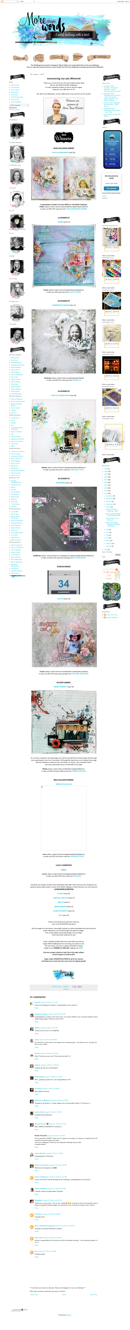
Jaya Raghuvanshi (17, 532)
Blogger (68, 1315)
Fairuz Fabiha (15, 408)
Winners (66, 989)
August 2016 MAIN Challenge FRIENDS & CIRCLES (113, 524)
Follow (104, 196)
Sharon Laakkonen (17, 547)
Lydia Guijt (14, 444)
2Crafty (13, 489)
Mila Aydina (14, 468)
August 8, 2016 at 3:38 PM (50, 1088)
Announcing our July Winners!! (112, 519)
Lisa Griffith (14, 511)
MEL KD (61, 902)
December (109, 496)
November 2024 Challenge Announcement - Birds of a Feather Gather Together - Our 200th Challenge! (112, 97)
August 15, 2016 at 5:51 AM (52, 1237)
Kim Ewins (38, 1214)
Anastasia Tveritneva (17, 451)
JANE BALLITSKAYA (60, 898)
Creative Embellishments (16, 481)
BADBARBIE (60, 483)
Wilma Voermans (16, 458)
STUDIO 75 (77, 380)
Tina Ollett (14, 535)
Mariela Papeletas (17, 399)
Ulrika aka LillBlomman (43, 1100)
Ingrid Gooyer (15, 537)
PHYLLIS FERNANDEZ (60, 152)
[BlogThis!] (75, 987)
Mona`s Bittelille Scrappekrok (45, 1226)
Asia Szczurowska (17, 441)
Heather (37, 1065)
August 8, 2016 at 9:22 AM (49, 1028)
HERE (81, 948)
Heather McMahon (41, 1188)
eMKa (13, 446)
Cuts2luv (14, 506)
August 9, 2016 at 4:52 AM (54, 1153)
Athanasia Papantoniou (15, 565)
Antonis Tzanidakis (17, 520)
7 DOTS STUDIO (75, 292)
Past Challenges (16, 102)
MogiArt (13, 423)
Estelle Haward (16, 386)
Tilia (12, 434)
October (109, 501)
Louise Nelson (15, 555)
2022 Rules (14, 95)
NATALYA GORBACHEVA (60, 395)
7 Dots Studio (15, 504)
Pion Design (15, 494)
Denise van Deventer (42, 1165)
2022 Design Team (17, 97)
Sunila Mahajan (16, 367)
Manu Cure (14, 360)
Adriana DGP (15, 357)
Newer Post (34, 1294)
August (108, 507)
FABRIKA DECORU (79, 771)
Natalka (37, 1028)
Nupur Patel (39, 1237)
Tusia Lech (14, 530)
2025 (106, 468)
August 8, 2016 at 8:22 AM (56, 1014)
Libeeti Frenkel (16, 379)
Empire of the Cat (111, 615)
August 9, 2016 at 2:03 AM (56, 1135)
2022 (106, 477)
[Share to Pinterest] (81, 987)
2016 (106, 493)
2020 (106, 482)
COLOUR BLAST (80, 558)
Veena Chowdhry (16, 431)
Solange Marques (16, 523)
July (107, 529)
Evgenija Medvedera (17, 365)
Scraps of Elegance (41, 1177)
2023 (106, 474)
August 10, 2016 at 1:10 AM (58, 1177)
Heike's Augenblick (17, 374)
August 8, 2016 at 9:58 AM (48, 1039)
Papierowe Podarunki (18, 470)
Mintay (13, 487)
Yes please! (111, 188)
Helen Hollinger (16, 389)
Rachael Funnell (40, 1124)
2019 (106, 485)
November (109, 498)
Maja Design (15, 497)
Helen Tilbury (15, 573)
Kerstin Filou (15, 418)
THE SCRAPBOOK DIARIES (77, 209)
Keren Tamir (15, 514)
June (108, 532)
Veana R (13, 413)
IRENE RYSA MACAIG (64, 784)
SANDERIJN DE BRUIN (60, 305)
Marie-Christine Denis (18, 401)
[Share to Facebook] (79, 987)
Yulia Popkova (15, 372)
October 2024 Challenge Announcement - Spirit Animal (112, 104)
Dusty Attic (14, 501)
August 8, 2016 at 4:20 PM (59, 1100)
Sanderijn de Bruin (41, 1014)
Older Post (93, 1294)
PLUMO (60, 893)
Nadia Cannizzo (16, 540)
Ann (36, 1251)
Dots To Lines (15, 463)
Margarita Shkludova (17, 439)
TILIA (60, 915)
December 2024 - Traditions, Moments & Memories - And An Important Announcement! (112, 88)
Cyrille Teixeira (15, 382)
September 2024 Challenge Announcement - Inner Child (112, 110)
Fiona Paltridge (16, 550)
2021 (106, 480)
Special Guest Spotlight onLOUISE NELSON (113, 514)
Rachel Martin (15, 370)
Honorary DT (15, 99)
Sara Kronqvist (15, 473)
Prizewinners (15, 87)
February (109, 543)
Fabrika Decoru (16, 485)
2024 (106, 471)
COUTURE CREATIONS (79, 674)
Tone (12, 425)
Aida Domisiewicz (16, 545)
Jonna (13, 420)
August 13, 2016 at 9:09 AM (51, 1214)
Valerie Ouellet (15, 436)
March (108, 540)
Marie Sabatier (15, 461)
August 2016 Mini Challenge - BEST (112, 510)
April (107, 538)
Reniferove (14, 466)
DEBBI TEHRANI (60, 906)
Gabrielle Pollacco (17, 571)
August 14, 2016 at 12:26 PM (65, 1226)
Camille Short (39, 1112)
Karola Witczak (16, 557)
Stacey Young (15, 552)
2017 (106, 491)
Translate (16, 109)
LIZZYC (63, 869)
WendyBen (38, 1200)
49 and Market (15, 492)
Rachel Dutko (15, 391)
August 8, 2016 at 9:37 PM (57, 1124)
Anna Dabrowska (16, 559)
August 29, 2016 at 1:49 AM (47, 1251)
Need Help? (15, 92)
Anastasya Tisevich (17, 456)
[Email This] (73, 987)
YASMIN (60, 222)
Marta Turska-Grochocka (15, 517)
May (107, 535)
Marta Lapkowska (16, 562)
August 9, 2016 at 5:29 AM (58, 1165)
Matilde (13, 410)
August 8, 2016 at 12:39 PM (50, 1065)
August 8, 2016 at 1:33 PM (53, 1077)
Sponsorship (15, 85)
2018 (106, 488)
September (110, 504)
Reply (36, 1008)
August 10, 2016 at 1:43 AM (57, 1188)
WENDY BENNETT (60, 687)
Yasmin (37, 1053)
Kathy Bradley (39, 1077)
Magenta (14, 499)
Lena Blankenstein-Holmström (17, 428)
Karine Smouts (15, 454)
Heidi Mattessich (16, 362)
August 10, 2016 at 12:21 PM (52, 1200)
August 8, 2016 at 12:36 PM (49, 1053)
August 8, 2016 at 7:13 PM (53, 1112)
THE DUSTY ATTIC (77, 470)
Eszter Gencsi (15, 475)
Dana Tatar (14, 377)
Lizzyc (37, 1039)
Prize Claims (15, 90)
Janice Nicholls (40, 1153)
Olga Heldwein (15, 528)
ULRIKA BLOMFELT (60, 911)
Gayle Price (14, 568)
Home (64, 1294)
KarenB (37, 1002)
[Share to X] (77, 987)
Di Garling (38, 1088)
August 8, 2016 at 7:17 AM (48, 1002)
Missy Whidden (16, 525)
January (109, 546)
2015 (106, 549)
